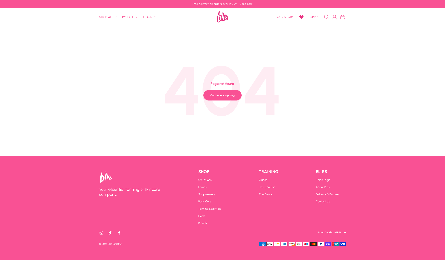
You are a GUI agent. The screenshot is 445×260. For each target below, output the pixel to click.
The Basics (265, 194)
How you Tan (267, 187)
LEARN (147, 16)
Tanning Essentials (209, 208)
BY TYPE (128, 16)
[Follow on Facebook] (119, 232)
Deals (201, 216)
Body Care (204, 201)
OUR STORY (285, 17)
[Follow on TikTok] (110, 232)
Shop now (246, 4)
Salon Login (323, 180)
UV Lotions (205, 180)
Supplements (206, 194)
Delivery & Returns (327, 194)
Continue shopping (222, 95)
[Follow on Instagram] (101, 232)
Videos (263, 180)
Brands (202, 223)
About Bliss (323, 187)
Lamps (202, 187)
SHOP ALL (106, 16)
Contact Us (323, 201)
